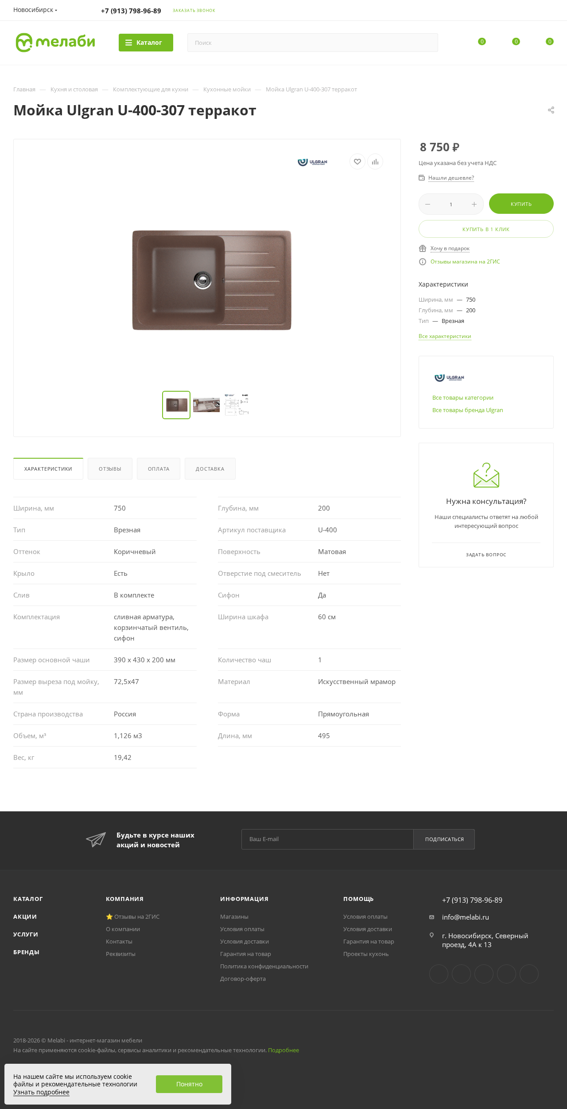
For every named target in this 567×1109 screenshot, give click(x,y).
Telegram (461, 973)
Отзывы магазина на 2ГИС (465, 261)
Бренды (26, 952)
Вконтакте (438, 973)
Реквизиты (121, 954)
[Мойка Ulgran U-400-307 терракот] (207, 280)
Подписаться (444, 839)
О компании (123, 929)
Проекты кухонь (366, 954)
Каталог (28, 899)
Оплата (159, 468)
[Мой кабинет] (550, 11)
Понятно (189, 1084)
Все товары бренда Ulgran (467, 410)
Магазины (234, 916)
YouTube (483, 973)
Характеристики (48, 468)
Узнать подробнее (41, 1092)
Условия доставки (244, 941)
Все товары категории (462, 397)
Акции (25, 916)
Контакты (119, 941)
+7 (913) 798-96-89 (131, 10)
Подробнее (283, 1050)
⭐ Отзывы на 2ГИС (132, 916)
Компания (125, 899)
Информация (244, 899)
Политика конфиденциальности (264, 966)
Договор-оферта (243, 979)
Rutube (506, 973)
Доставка (210, 468)
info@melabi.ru (465, 916)
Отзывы (110, 468)
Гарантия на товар (245, 954)
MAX (529, 973)
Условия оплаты (242, 929)
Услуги (26, 934)
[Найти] (427, 42)
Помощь (358, 899)
